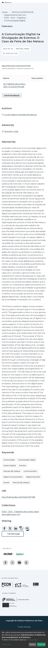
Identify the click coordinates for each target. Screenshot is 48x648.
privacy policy (32, 640)
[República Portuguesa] (16, 601)
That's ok (41, 644)
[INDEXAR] (20, 554)
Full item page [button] (13, 534)
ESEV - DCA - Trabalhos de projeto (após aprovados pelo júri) (15, 18)
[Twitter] (12, 562)
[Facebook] (5, 562)
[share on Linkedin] (15, 528)
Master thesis (22, 49)
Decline (32, 644)
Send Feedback (11, 95)
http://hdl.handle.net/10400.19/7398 (16, 66)
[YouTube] (19, 562)
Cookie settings (24, 627)
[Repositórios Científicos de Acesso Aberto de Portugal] (8, 554)
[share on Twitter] (10, 528)
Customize (6, 644)
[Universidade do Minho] (36, 587)
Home (5, 12)
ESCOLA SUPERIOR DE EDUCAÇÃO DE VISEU (23, 12)
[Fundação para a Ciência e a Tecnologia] (15, 587)
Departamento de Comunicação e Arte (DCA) (15, 15)
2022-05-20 (8, 49)
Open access (12, 53)
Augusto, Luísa (11, 131)
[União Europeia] (11, 607)
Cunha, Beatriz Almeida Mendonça (20, 115)
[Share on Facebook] (4, 528)
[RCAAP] (26, 562)
